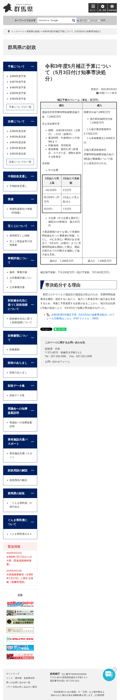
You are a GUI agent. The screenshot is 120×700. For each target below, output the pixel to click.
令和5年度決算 (18, 136)
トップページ (17, 31)
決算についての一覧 (20, 162)
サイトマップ (12, 673)
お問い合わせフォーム (57, 361)
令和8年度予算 (18, 76)
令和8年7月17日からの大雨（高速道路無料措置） (19, 560)
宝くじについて (18, 226)
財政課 (48, 348)
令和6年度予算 (18, 87)
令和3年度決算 (18, 148)
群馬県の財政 (33, 31)
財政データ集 (16, 385)
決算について (16, 121)
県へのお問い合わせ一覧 (18, 682)
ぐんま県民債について (18, 522)
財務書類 (15, 349)
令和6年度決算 (18, 131)
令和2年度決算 (18, 153)
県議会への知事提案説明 (18, 410)
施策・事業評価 (18, 272)
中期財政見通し (18, 176)
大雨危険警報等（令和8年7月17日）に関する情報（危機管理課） (19, 578)
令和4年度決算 (18, 142)
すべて (83, 20)
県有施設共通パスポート (18, 441)
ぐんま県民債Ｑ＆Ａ (21, 534)
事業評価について (18, 260)
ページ (93, 20)
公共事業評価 (17, 287)
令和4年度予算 (18, 98)
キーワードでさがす (25, 20)
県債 (10, 199)
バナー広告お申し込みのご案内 (21, 687)
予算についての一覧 (20, 107)
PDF (103, 20)
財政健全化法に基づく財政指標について (18, 305)
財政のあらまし (18, 362)
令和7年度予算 (18, 81)
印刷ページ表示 (108, 93)
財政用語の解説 (18, 470)
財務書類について (18, 337)
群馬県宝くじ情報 (20, 235)
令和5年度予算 (18, 93)
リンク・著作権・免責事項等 (20, 678)
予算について (16, 66)
